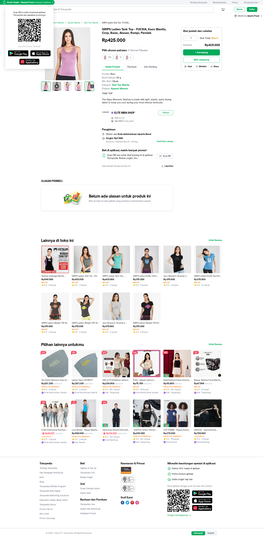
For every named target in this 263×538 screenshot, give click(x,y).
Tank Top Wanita (91, 23)
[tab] (113, 67)
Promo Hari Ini (46, 509)
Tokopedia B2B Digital (50, 491)
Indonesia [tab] (198, 533)
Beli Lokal (44, 513)
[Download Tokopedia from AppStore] (202, 501)
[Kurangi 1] (185, 38)
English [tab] (211, 533)
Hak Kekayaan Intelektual (51, 472)
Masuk (239, 9)
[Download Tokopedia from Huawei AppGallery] (202, 508)
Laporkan (169, 166)
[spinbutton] (190, 38)
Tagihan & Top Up (88, 468)
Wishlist (203, 66)
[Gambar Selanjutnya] (92, 86)
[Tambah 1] (196, 38)
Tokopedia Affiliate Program (53, 486)
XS (109, 57)
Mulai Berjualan (219, 2)
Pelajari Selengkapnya (177, 515)
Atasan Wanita (73, 23)
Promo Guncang (47, 518)
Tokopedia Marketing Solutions (54, 495)
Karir (42, 477)
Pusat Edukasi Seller (90, 488)
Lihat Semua (215, 240)
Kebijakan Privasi (88, 513)
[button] (248, 15)
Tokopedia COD (87, 472)
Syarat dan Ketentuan (90, 509)
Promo (235, 2)
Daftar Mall (85, 493)
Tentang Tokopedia (198, 2)
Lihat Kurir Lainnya (165, 141)
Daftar (252, 9)
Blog (42, 482)
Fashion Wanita (57, 23)
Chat (190, 66)
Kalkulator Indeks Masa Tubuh (54, 500)
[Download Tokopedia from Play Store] (202, 493)
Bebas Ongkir (86, 477)
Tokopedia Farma (48, 504)
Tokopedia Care (251, 2)
